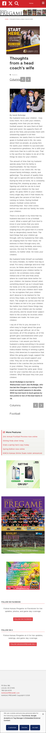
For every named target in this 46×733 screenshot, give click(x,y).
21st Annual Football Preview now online (20, 437)
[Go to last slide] (22, 79)
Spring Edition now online (14, 449)
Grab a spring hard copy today (16, 445)
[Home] (23, 12)
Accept (35, 727)
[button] (16, 3)
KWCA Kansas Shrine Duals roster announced (22, 453)
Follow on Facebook (23, 619)
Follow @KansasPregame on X (23, 644)
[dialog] (23, 722)
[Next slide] (28, 79)
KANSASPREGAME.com (10, 693)
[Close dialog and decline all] (43, 713)
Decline (24, 727)
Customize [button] (12, 727)
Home (31, 3)
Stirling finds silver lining (13, 441)
